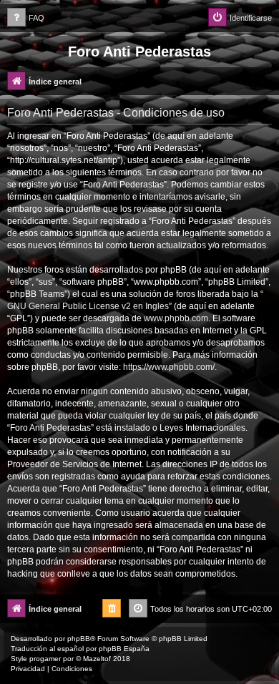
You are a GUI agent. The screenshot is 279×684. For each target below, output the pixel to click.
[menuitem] (25, 18)
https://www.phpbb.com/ (169, 367)
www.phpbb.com (176, 318)
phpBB (78, 639)
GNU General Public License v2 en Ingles (88, 306)
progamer (45, 659)
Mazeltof (97, 659)
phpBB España (124, 649)
